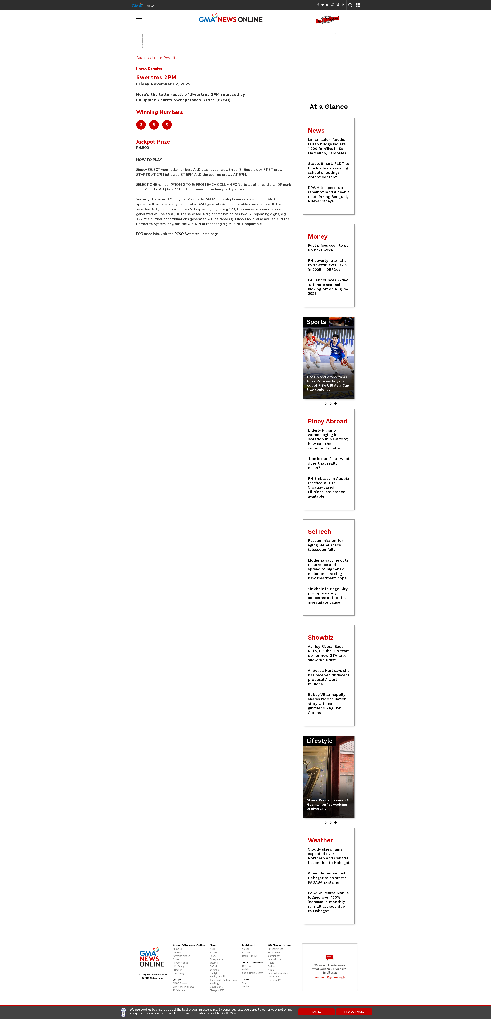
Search (245, 983)
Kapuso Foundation (278, 973)
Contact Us (178, 952)
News (151, 6)
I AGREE (316, 1011)
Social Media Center (252, 973)
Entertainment (275, 949)
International (274, 959)
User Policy (178, 973)
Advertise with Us (181, 955)
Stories (245, 986)
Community (274, 955)
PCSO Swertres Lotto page (197, 234)
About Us (177, 949)
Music (271, 969)
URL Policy (178, 966)
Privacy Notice (180, 962)
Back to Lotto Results (156, 58)
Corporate (273, 976)
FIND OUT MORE (354, 1011)
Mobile (245, 969)
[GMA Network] (137, 4)
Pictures (272, 966)
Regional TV (274, 980)
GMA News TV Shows (183, 986)
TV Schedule (179, 990)
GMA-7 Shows (180, 983)
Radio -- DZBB (249, 955)
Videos (245, 949)
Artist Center (274, 952)
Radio (271, 962)
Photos (246, 952)
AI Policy (177, 969)
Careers (176, 959)
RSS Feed (246, 966)
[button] (325, 403)
